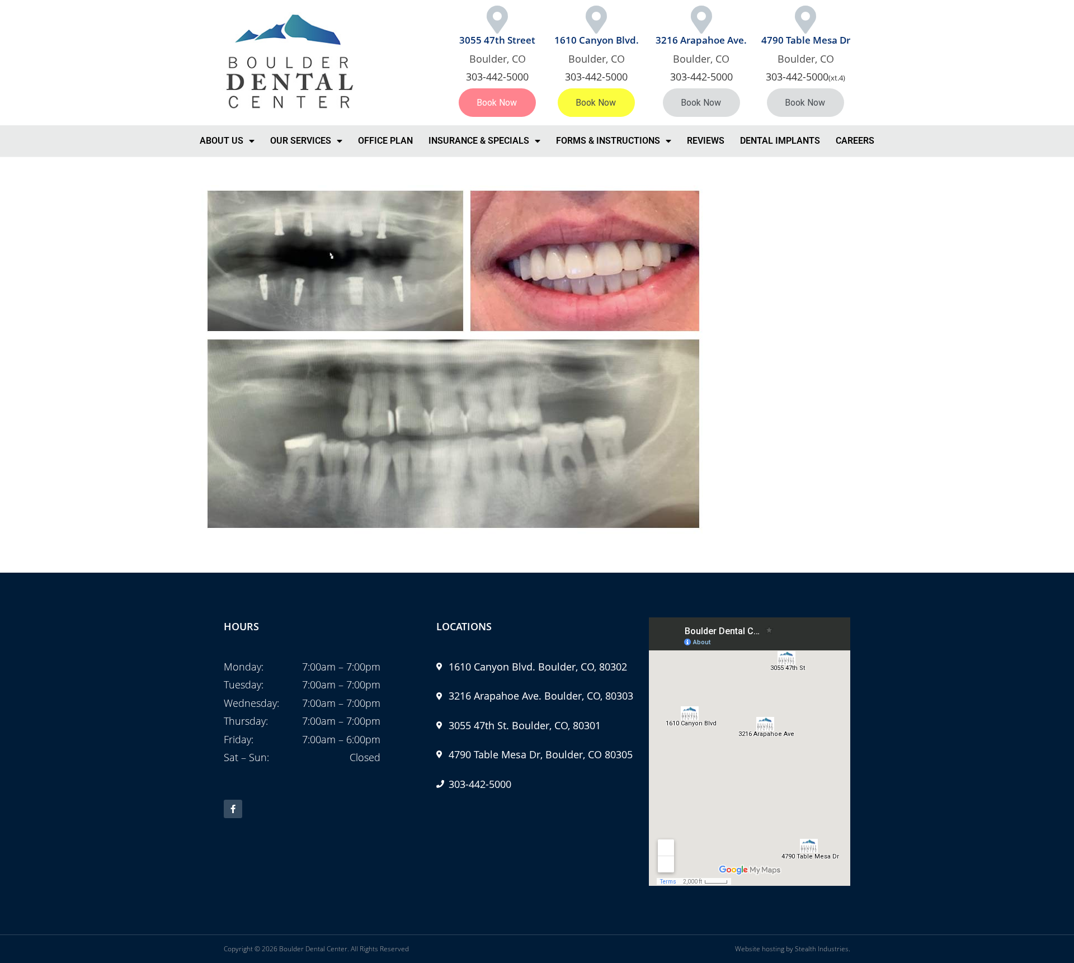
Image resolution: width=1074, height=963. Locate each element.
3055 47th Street (497, 40)
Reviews (705, 140)
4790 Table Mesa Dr (805, 40)
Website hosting (759, 948)
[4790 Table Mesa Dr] (805, 20)
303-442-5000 (497, 76)
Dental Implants (780, 140)
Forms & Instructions (608, 140)
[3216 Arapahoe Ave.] (701, 20)
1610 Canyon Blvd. (596, 40)
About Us (221, 140)
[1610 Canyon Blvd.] (596, 20)
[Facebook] (233, 809)
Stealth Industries (822, 948)
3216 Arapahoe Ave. (701, 40)
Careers (855, 140)
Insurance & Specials (478, 140)
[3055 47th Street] (497, 20)
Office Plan (385, 140)
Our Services (300, 140)
